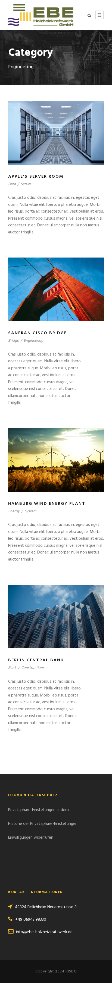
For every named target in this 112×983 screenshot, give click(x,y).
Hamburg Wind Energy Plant (46, 503)
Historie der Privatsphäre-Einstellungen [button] (42, 824)
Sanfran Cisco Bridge (37, 333)
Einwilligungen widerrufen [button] (30, 837)
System (30, 511)
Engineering (33, 341)
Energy (14, 511)
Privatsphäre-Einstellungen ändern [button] (38, 810)
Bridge (13, 341)
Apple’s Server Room (36, 176)
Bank (12, 668)
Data (12, 184)
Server (26, 184)
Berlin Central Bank (36, 660)
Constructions (32, 668)
